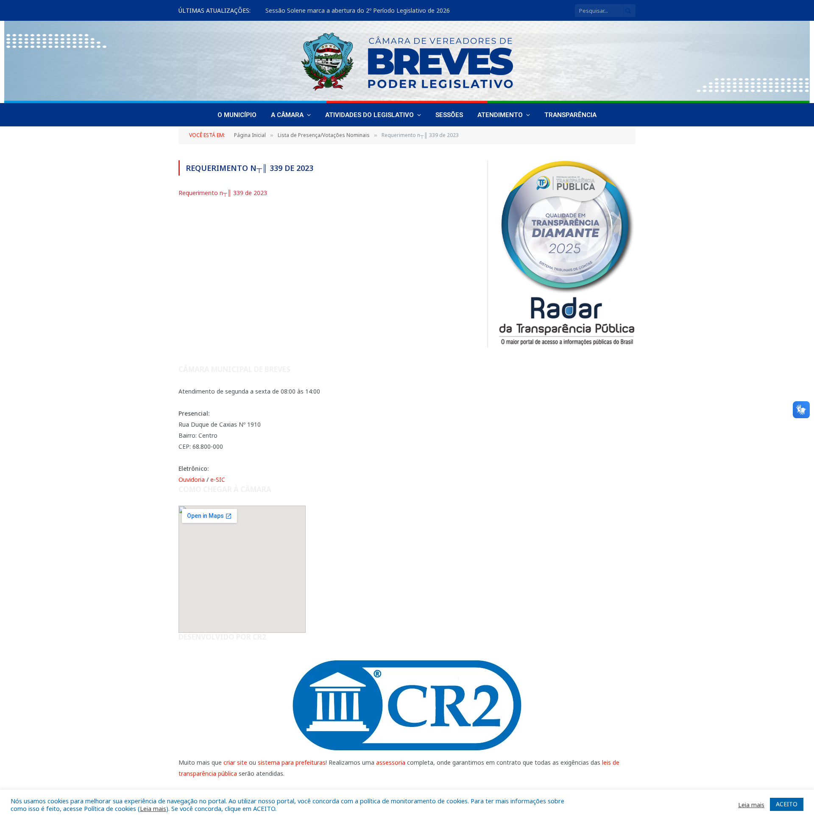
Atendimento (500, 115)
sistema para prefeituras (292, 762)
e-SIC (217, 479)
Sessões (449, 115)
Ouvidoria (191, 479)
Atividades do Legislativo (369, 115)
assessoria (390, 762)
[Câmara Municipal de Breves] (407, 61)
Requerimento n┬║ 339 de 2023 (222, 193)
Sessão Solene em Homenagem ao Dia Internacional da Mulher (353, 10)
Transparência (570, 115)
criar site (235, 762)
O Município (236, 115)
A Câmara (287, 115)
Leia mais (153, 808)
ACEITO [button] (786, 804)
